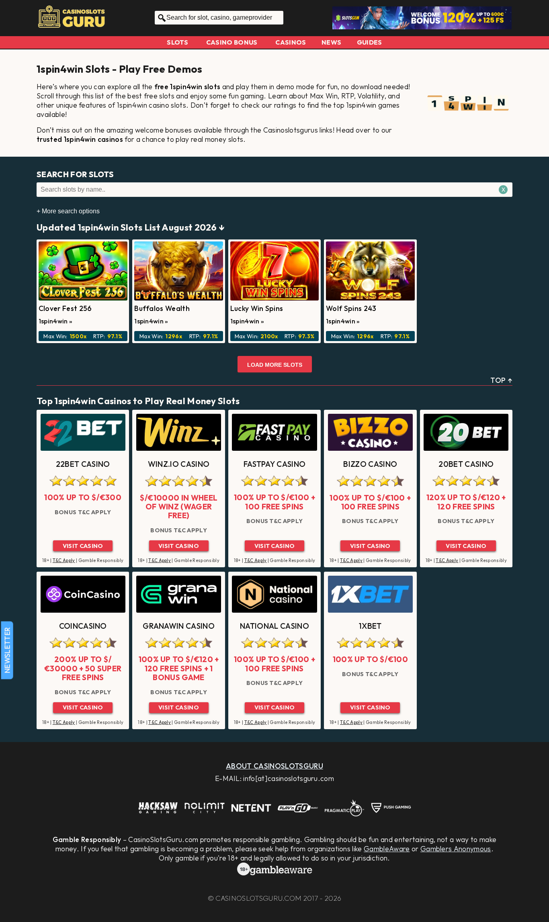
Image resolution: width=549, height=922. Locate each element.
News (331, 42)
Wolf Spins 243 (351, 308)
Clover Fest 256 (65, 308)
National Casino (274, 626)
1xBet (370, 626)
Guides (369, 42)
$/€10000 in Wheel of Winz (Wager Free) (178, 506)
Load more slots (274, 365)
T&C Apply (64, 560)
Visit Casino (83, 546)
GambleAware (387, 848)
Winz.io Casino (178, 464)
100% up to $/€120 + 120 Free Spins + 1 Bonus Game (179, 668)
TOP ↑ (501, 380)
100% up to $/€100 (370, 659)
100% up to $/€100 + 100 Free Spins (274, 502)
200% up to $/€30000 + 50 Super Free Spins (82, 668)
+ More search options (68, 211)
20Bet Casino (466, 464)
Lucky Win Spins (256, 308)
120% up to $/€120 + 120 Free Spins (466, 502)
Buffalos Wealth (162, 308)
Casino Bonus (232, 42)
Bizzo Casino (370, 464)
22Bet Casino (83, 464)
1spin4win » (56, 321)
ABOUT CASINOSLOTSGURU (274, 766)
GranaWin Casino (179, 626)
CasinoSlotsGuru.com (258, 898)
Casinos (290, 42)
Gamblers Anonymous (455, 848)
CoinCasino (83, 626)
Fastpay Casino (274, 464)
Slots (177, 42)
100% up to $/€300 (82, 497)
